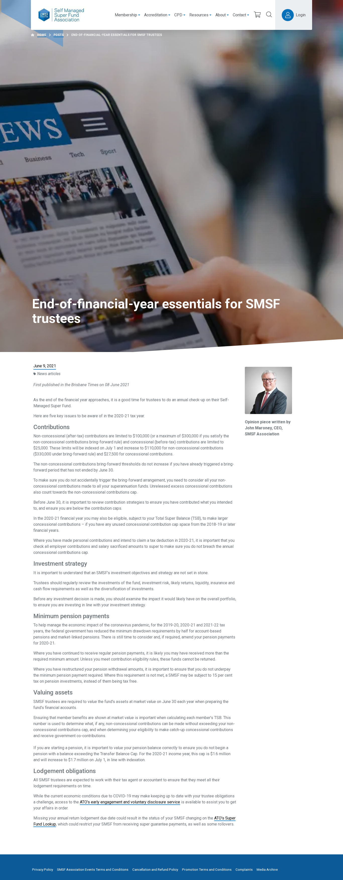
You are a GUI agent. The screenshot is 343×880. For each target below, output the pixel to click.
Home (41, 35)
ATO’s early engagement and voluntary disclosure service (130, 802)
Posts (58, 35)
